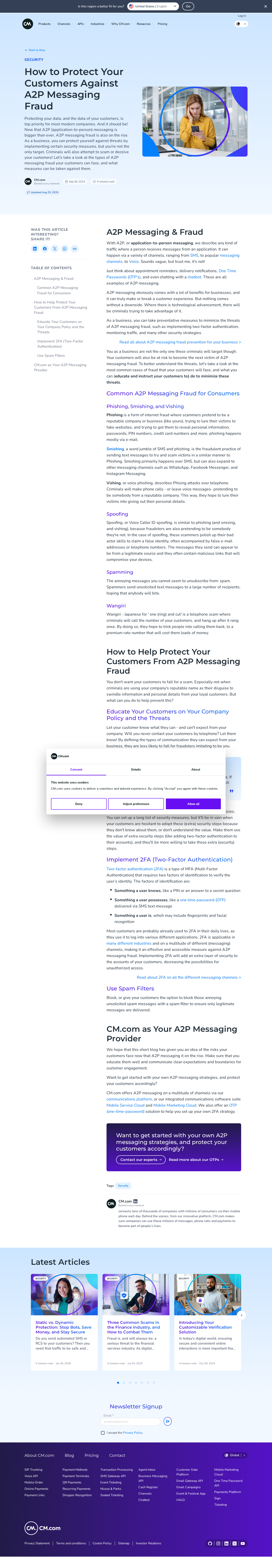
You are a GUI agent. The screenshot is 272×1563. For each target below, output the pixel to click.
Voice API (31, 1476)
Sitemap (123, 1543)
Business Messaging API (152, 1478)
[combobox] (153, 6)
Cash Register (148, 1487)
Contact (117, 1455)
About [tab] (195, 769)
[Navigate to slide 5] (142, 1383)
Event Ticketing (110, 1482)
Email (109, 1415)
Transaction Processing (116, 1470)
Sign (217, 1498)
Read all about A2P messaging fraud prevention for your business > (180, 342)
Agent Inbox (146, 1470)
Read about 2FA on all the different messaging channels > (189, 977)
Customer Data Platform (187, 1472)
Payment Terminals (76, 1476)
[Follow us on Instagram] (218, 1543)
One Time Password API (228, 1483)
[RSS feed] (234, 1543)
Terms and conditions (71, 1543)
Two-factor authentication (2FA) (135, 869)
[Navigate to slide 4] (136, 1383)
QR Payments (72, 1482)
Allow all (193, 804)
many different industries (129, 943)
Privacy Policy (133, 1432)
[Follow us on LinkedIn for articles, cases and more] (226, 1543)
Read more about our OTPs (194, 1160)
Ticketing (220, 1505)
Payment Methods (75, 1470)
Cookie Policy (102, 1543)
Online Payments (36, 1489)
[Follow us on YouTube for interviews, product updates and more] (243, 1543)
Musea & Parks (110, 1489)
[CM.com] (27, 23)
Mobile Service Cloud (126, 1105)
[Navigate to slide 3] (130, 1383)
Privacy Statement (37, 1543)
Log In (242, 16)
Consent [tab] (76, 769)
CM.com (39, 180)
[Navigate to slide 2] (124, 1383)
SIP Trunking (33, 1470)
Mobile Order (33, 1482)
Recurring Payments (77, 1489)
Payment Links (34, 1495)
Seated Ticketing (111, 1495)
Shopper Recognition (77, 1495)
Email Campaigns (188, 1487)
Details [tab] (136, 769)
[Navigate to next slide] (241, 1315)
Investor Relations (148, 1543)
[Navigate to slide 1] (118, 1383)
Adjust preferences (136, 804)
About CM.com (39, 1455)
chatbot (194, 277)
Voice (134, 261)
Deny (78, 804)
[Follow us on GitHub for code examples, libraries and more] (210, 1543)
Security (33, 59)
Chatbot (144, 1500)
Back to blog (37, 50)
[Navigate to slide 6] (148, 1383)
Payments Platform (227, 1492)
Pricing (162, 24)
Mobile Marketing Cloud (174, 1105)
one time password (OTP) (203, 900)
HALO (180, 1500)
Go (188, 6)
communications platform (129, 1099)
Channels (145, 1493)
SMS (194, 255)
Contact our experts (138, 1160)
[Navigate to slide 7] (154, 1383)
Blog (69, 1455)
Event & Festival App (190, 1493)
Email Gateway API (189, 1481)
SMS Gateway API (113, 1476)
